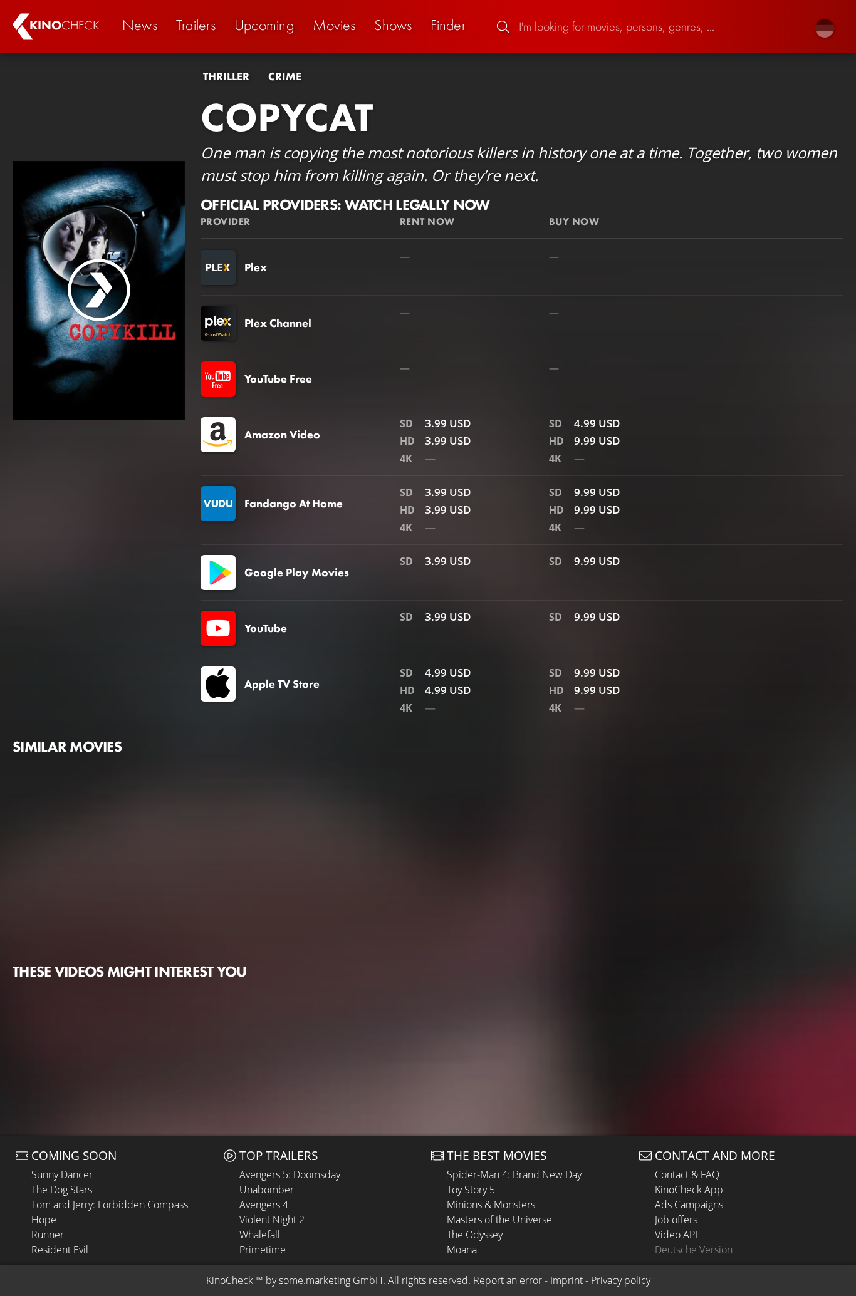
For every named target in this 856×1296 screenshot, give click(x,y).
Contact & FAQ (687, 1174)
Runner (47, 1234)
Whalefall (259, 1234)
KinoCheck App (689, 1189)
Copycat (287, 117)
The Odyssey (475, 1234)
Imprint (566, 1280)
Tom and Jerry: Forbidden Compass (109, 1204)
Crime (284, 76)
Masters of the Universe (499, 1219)
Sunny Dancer (62, 1174)
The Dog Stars (61, 1189)
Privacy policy (620, 1280)
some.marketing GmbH (331, 1280)
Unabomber (266, 1189)
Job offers (676, 1219)
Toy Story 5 (471, 1189)
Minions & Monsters (491, 1204)
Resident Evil (59, 1249)
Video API (676, 1234)
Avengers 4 (263, 1204)
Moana (462, 1249)
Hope (43, 1219)
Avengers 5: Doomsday (289, 1174)
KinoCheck (229, 1280)
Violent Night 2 (272, 1219)
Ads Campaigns (689, 1204)
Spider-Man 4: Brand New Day (514, 1174)
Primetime (262, 1249)
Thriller (226, 76)
